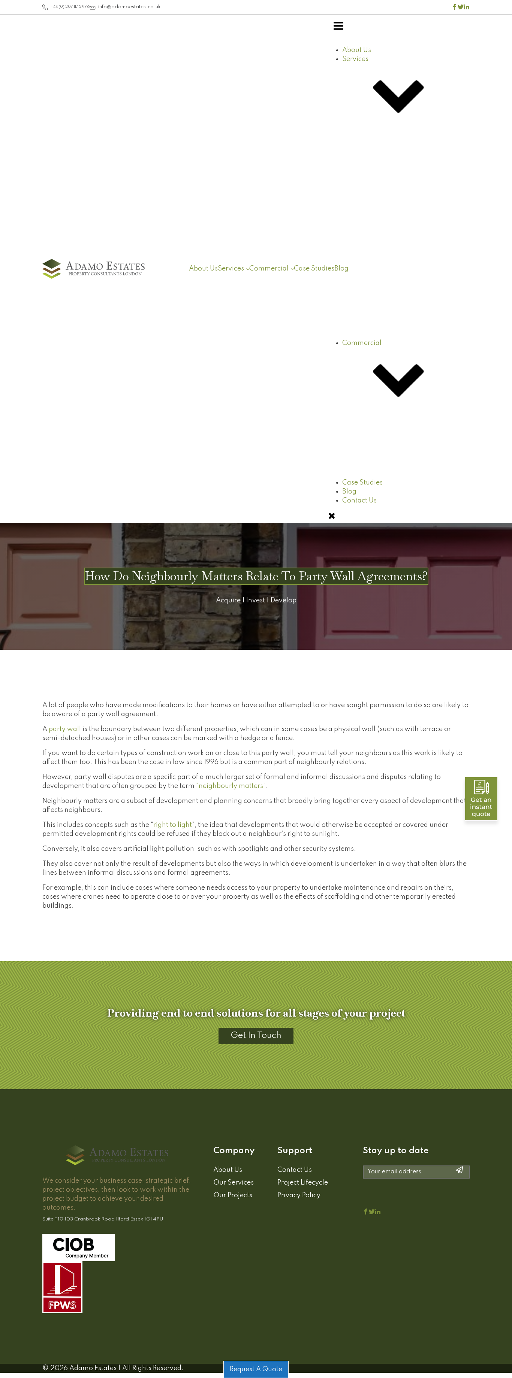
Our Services (233, 1182)
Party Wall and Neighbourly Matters (400, 169)
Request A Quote (256, 1369)
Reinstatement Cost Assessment (407, 484)
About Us (203, 268)
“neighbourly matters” (231, 786)
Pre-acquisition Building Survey (407, 466)
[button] (45, 7)
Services (231, 268)
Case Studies (314, 268)
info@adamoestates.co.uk (129, 6)
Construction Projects (390, 268)
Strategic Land (395, 400)
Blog (341, 268)
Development (378, 371)
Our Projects (232, 1195)
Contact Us (294, 1170)
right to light (172, 825)
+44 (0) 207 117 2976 (70, 7)
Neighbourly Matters (404, 287)
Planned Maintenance (392, 502)
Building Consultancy (391, 259)
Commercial (269, 268)
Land (365, 285)
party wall (65, 729)
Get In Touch (256, 1035)
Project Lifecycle (302, 1182)
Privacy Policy (298, 1195)
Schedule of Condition (392, 493)
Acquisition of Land (402, 391)
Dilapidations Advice (389, 475)
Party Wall (388, 278)
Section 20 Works (385, 511)
